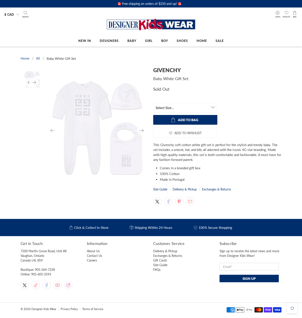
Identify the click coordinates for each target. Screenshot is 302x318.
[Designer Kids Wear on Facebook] (46, 285)
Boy (164, 41)
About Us (93, 251)
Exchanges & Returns (216, 189)
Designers (109, 41)
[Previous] (52, 130)
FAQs (157, 269)
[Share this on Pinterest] (179, 201)
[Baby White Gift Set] (97, 130)
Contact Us (94, 256)
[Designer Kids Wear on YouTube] (57, 285)
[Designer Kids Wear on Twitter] (25, 285)
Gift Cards (160, 260)
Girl (149, 41)
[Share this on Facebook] (168, 201)
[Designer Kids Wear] (151, 25)
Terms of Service (92, 309)
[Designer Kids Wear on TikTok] (35, 285)
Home (202, 41)
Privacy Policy (69, 309)
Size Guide (160, 189)
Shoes (182, 41)
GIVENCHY (167, 70)
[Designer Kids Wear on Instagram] (68, 285)
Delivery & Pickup (185, 189)
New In (84, 41)
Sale (220, 41)
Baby (131, 41)
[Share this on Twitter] (157, 201)
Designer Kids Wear (43, 309)
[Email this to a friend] (190, 201)
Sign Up (249, 278)
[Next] (142, 130)
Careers (92, 260)
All (38, 58)
